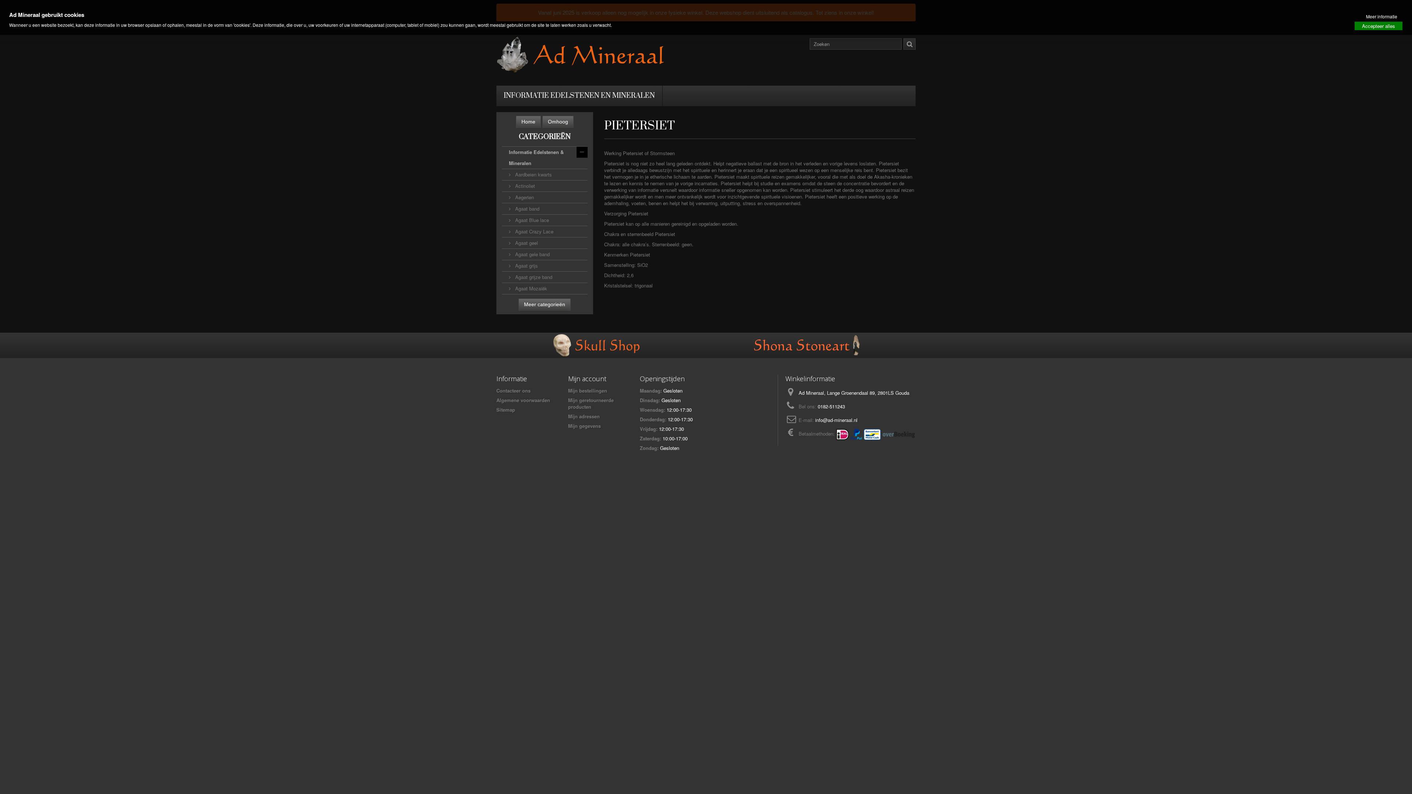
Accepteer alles (1378, 25)
